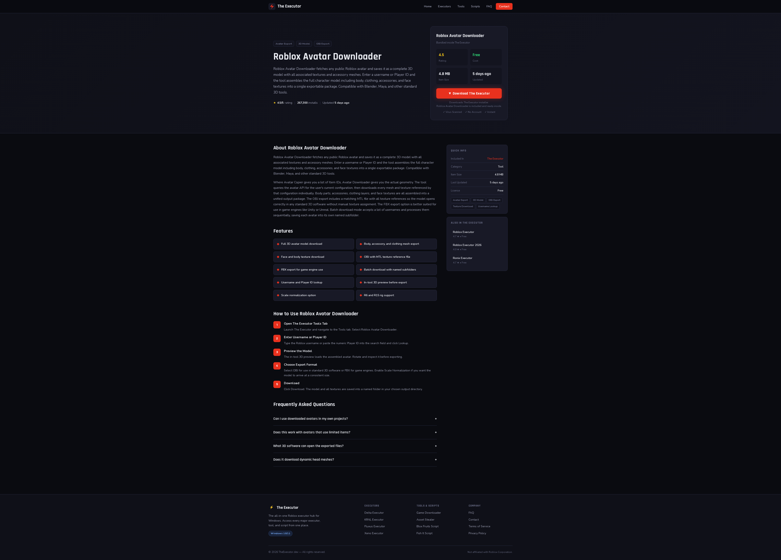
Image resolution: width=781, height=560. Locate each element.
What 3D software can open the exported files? (355, 446)
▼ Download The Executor (469, 93)
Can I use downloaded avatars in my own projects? (355, 418)
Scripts (475, 6)
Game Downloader (429, 513)
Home (428, 6)
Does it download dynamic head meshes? (355, 459)
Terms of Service (479, 526)
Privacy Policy (477, 533)
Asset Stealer (425, 520)
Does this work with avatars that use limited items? (355, 432)
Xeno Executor (373, 533)
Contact (504, 6)
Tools (461, 6)
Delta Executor (374, 513)
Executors (444, 6)
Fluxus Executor (374, 526)
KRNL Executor (374, 520)
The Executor (289, 6)
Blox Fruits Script (427, 526)
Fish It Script (424, 533)
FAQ (489, 6)
